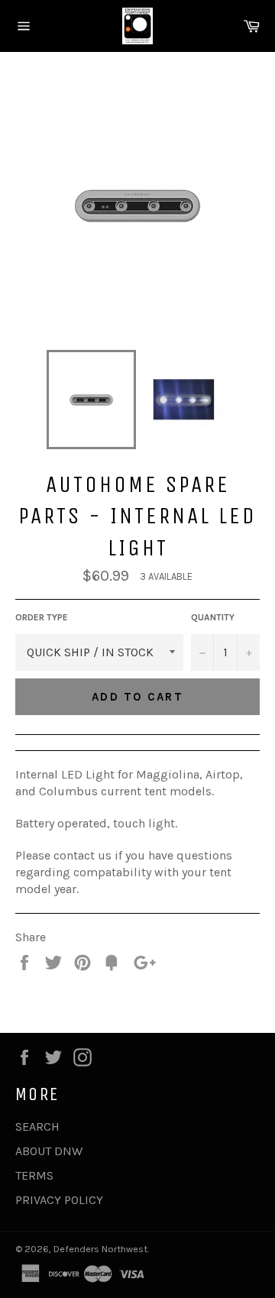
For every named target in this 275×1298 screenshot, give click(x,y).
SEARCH (37, 1126)
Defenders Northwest (100, 1248)
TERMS (34, 1175)
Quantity (213, 617)
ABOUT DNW (48, 1151)
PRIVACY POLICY (59, 1200)
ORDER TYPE (41, 617)
